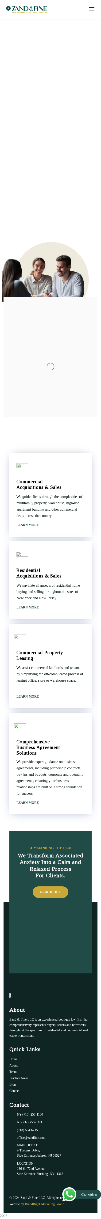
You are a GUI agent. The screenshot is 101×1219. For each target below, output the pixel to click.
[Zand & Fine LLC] (27, 9)
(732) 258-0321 (31, 1122)
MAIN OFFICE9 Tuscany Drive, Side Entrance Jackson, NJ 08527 (39, 1150)
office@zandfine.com (31, 1137)
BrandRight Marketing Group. (45, 1204)
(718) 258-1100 (32, 1114)
